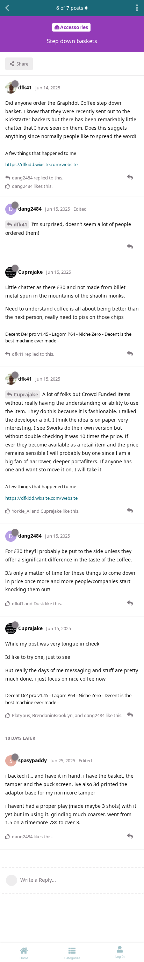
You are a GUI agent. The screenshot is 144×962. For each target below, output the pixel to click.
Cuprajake (26, 394)
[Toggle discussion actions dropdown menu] (137, 8)
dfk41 (20, 224)
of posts (69, 8)
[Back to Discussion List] (7, 8)
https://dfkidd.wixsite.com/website (41, 164)
